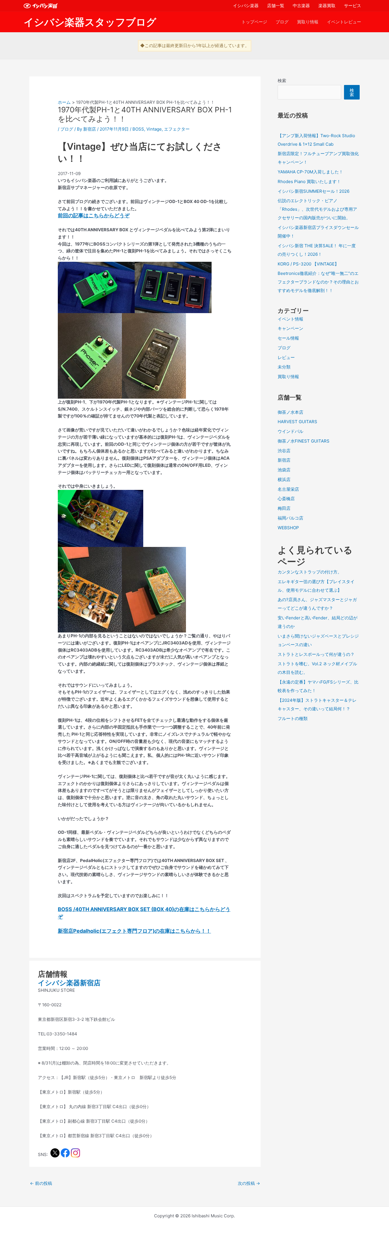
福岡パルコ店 (290, 518)
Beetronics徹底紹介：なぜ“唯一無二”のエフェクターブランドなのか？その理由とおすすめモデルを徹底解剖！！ (318, 282)
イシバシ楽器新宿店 (69, 983)
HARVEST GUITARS (297, 421)
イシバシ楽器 (246, 5)
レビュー (286, 357)
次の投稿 (249, 1183)
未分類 (284, 367)
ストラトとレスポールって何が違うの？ (316, 654)
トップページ (254, 22)
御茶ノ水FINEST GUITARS (303, 441)
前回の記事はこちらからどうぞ (94, 215)
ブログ (282, 22)
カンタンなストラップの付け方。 (310, 572)
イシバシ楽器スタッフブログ (90, 22)
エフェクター (177, 129)
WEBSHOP (288, 527)
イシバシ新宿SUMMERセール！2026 (313, 191)
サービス (352, 5)
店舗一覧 (275, 5)
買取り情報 (307, 22)
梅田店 (284, 508)
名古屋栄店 (288, 489)
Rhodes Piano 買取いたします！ (309, 181)
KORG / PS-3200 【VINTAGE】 (308, 264)
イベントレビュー (344, 22)
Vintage (154, 129)
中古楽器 (301, 5)
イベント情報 (290, 319)
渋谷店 (284, 450)
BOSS (138, 129)
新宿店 (284, 460)
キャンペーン (290, 328)
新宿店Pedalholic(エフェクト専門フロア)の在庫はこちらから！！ (134, 931)
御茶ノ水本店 (290, 412)
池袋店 (284, 470)
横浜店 (284, 479)
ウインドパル (290, 431)
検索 (282, 80)
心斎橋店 (286, 498)
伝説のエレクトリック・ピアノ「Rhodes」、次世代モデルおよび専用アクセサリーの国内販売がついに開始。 (317, 209)
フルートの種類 (293, 718)
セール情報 (288, 338)
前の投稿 (41, 1183)
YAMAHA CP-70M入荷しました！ (310, 172)
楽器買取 (326, 5)
